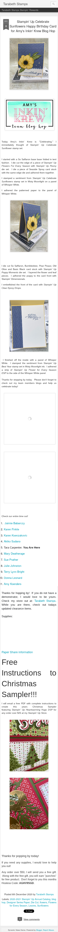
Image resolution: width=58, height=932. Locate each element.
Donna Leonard (13, 577)
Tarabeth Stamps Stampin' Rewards (20, 10)
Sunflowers (42, 905)
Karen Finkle (11, 529)
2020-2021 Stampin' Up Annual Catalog (30, 899)
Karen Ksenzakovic (15, 535)
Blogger (39, 930)
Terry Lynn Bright (14, 572)
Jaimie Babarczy (15, 523)
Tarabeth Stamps (44, 601)
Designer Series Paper (18, 902)
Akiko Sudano (12, 541)
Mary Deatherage (14, 553)
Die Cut (35, 902)
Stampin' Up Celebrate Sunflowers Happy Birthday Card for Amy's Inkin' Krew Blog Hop (33, 26)
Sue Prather (11, 559)
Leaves (32, 905)
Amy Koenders (12, 584)
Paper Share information (17, 652)
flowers (43, 902)
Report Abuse (48, 930)
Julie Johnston (12, 566)
